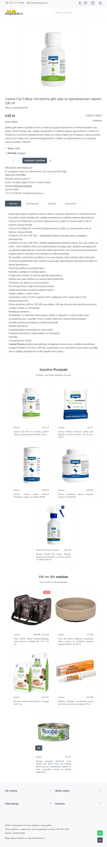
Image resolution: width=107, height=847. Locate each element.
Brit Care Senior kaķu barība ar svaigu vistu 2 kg (31, 702)
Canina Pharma (17, 344)
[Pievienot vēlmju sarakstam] (50, 160)
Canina (21, 153)
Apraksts (13, 203)
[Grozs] (92, 3)
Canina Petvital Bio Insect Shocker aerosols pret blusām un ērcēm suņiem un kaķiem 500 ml (53, 557)
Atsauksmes (70, 203)
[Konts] (80, 3)
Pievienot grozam (35, 160)
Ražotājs (52, 203)
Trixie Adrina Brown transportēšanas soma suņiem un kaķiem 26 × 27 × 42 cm (31, 641)
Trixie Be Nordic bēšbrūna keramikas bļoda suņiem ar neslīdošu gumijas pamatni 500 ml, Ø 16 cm (75, 641)
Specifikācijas (32, 203)
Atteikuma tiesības (23, 186)
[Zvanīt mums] (100, 840)
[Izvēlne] (100, 3)
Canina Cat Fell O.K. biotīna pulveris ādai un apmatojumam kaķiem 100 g (31, 433)
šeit (64, 171)
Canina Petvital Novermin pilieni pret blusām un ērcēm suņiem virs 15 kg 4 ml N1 (75, 434)
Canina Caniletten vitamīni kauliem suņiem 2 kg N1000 (75, 495)
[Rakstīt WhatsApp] (100, 833)
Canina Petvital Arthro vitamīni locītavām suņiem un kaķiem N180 (31, 495)
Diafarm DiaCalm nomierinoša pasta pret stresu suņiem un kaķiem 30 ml (75, 702)
